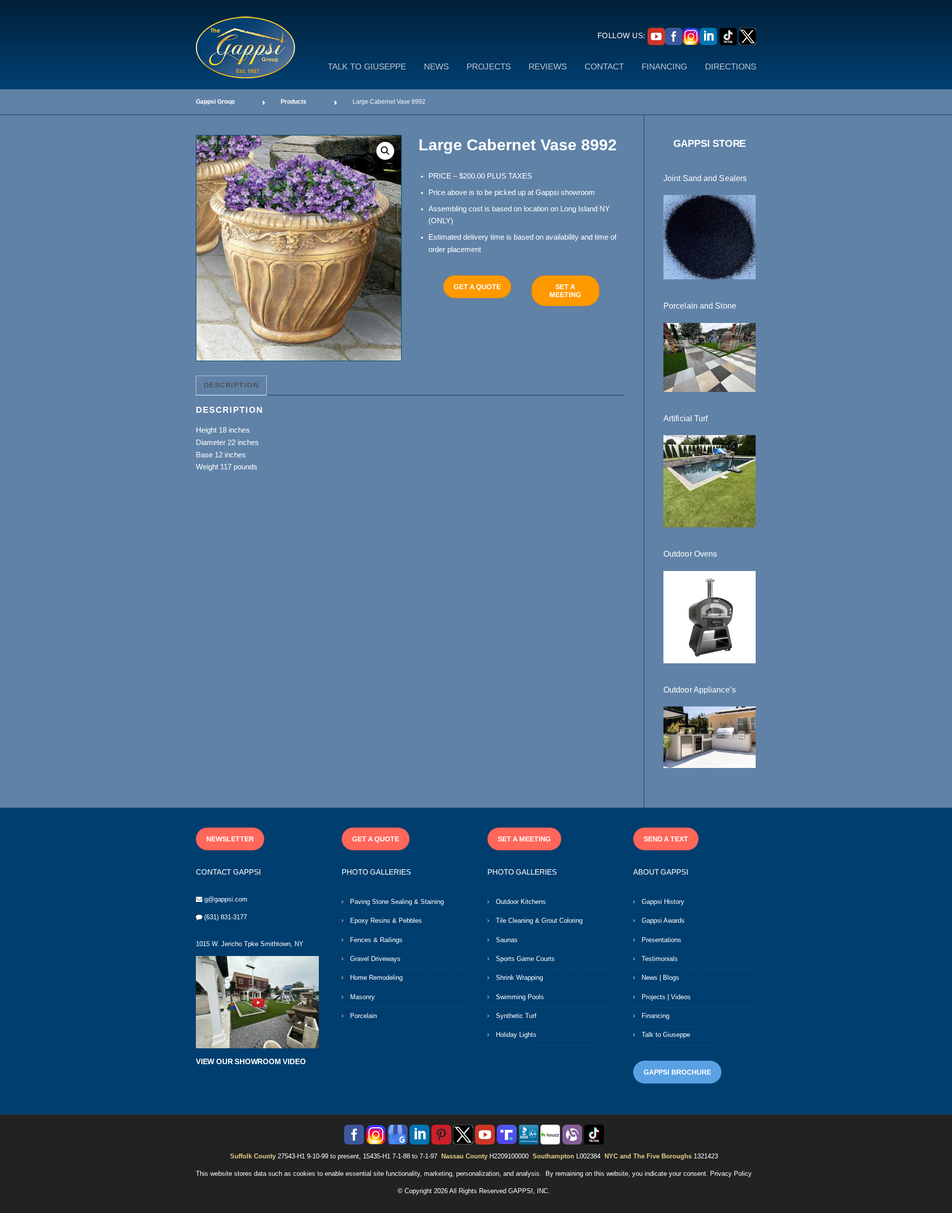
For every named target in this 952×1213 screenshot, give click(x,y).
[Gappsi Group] (245, 47)
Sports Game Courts (525, 958)
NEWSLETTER (230, 839)
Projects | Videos (666, 997)
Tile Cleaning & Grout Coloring (539, 920)
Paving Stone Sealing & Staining (397, 901)
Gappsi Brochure (677, 1072)
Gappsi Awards (663, 920)
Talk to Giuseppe (666, 1034)
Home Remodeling (376, 977)
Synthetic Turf (516, 1016)
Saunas (507, 940)
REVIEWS (548, 66)
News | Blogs (660, 977)
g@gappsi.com (225, 899)
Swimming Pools (520, 997)
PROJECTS (489, 66)
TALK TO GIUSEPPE (367, 66)
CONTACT (604, 66)
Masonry (362, 997)
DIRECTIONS (730, 66)
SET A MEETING (565, 291)
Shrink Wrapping (519, 977)
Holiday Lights (516, 1034)
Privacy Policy (731, 1173)
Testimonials (660, 958)
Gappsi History (663, 901)
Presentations (661, 940)
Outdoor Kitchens (521, 901)
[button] (385, 151)
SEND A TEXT (666, 839)
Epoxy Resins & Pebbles (386, 920)
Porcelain (363, 1016)
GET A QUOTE (477, 287)
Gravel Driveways (375, 958)
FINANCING (664, 66)
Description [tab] (231, 385)
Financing (655, 1016)
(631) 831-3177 (225, 917)
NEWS (436, 66)
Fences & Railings (376, 940)
